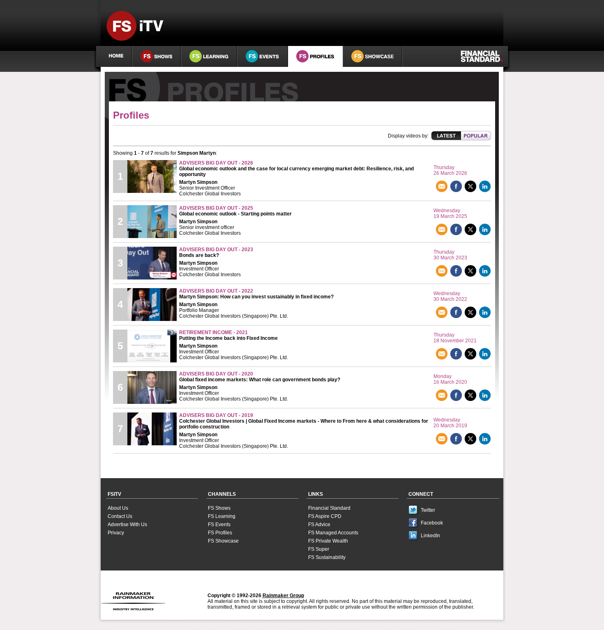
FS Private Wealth (328, 541)
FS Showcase (223, 541)
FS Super (318, 549)
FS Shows (219, 508)
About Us (118, 508)
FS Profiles (220, 533)
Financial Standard (329, 508)
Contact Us (120, 516)
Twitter (428, 510)
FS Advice (319, 524)
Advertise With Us (127, 524)
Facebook (432, 523)
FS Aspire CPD (324, 516)
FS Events (219, 524)
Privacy (116, 533)
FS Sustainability (327, 557)
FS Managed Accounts (333, 533)
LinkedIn (430, 535)
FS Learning (221, 516)
